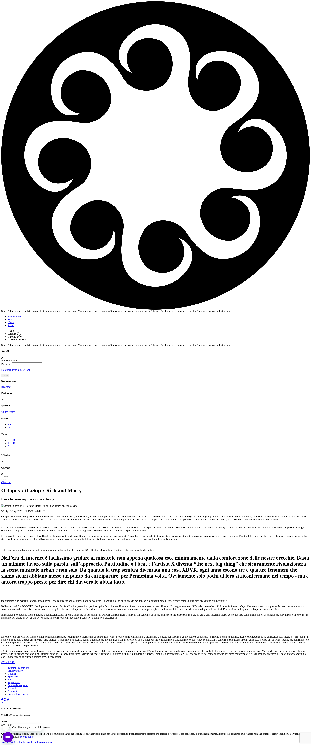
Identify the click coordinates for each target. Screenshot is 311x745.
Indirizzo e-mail (9, 360)
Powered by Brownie (19, 694)
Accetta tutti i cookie (11, 742)
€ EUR (11, 440)
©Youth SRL (8, 662)
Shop (10, 319)
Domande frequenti (18, 685)
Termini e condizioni (18, 667)
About (11, 325)
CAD (10, 448)
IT (9, 427)
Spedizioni (13, 676)
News (11, 322)
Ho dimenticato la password (15, 369)
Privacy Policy (15, 670)
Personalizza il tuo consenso (37, 742)
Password (6, 364)
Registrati (6, 386)
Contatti (12, 688)
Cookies (12, 673)
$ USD (11, 443)
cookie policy (27, 736)
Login (5, 375)
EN (9, 424)
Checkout (6, 482)
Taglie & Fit (14, 682)
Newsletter (13, 691)
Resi (10, 679)
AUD (11, 446)
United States (8, 411)
